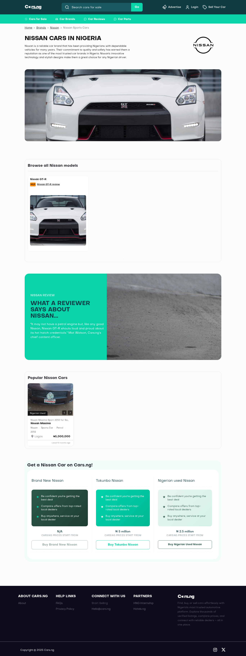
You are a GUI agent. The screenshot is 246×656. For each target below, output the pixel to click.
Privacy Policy (65, 609)
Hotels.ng (139, 609)
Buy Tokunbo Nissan (123, 544)
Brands (41, 28)
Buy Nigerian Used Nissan (185, 544)
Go (137, 7)
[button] (64, 412)
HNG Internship (143, 603)
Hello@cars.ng (101, 609)
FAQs (59, 603)
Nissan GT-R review (48, 184)
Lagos (38, 436)
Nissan (54, 28)
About (22, 603)
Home (28, 28)
